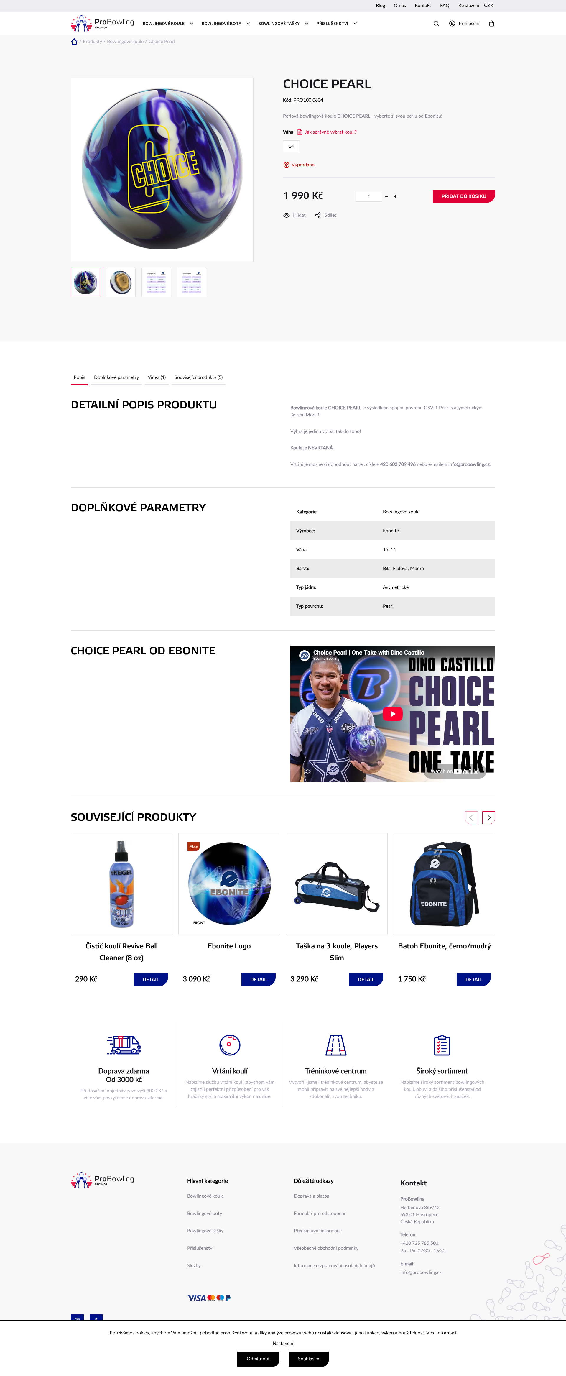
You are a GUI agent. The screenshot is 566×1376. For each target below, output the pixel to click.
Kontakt (423, 5)
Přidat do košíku (464, 196)
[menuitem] (168, 23)
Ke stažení (468, 5)
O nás (400, 5)
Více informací (441, 1333)
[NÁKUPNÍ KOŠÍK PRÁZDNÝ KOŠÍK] (491, 23)
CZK (488, 5)
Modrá (417, 568)
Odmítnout (258, 1359)
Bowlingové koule (401, 512)
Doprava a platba (311, 1196)
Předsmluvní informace (318, 1231)
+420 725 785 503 (419, 1243)
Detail (151, 980)
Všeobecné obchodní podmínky (326, 1248)
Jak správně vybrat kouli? (331, 132)
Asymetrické (396, 587)
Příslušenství (200, 1248)
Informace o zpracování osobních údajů (334, 1265)
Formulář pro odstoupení (319, 1213)
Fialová (400, 568)
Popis (79, 377)
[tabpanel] (121, 909)
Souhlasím (308, 1359)
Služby (194, 1265)
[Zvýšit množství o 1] (395, 196)
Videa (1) (157, 377)
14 (393, 549)
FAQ (445, 5)
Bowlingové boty (204, 1213)
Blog (380, 5)
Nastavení (283, 1343)
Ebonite (391, 530)
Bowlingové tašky (205, 1231)
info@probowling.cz (421, 1272)
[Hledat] (436, 23)
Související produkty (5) (199, 377)
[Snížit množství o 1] (386, 196)
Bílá (387, 568)
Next (488, 817)
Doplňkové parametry (116, 377)
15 (385, 549)
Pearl (388, 606)
